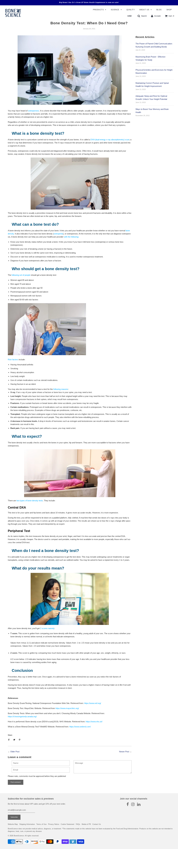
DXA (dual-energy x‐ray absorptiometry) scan (110, 139)
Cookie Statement (67, 824)
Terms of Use (41, 824)
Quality (130, 10)
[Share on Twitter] (14, 739)
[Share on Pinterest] (19, 739)
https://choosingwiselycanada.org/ (22, 716)
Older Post (14, 751)
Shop (169, 10)
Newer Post (124, 751)
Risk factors (13, 359)
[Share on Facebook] (9, 739)
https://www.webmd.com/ (80, 727)
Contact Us (96, 824)
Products (98, 10)
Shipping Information (27, 824)
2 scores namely (47, 628)
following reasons (60, 389)
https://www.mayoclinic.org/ (67, 708)
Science (115, 10)
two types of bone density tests (30, 500)
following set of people (21, 275)
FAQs (78, 824)
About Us (144, 10)
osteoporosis (33, 111)
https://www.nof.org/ (92, 703)
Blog (159, 10)
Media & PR (86, 824)
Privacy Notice (53, 824)
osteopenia (58, 234)
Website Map (13, 824)
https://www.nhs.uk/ (94, 721)
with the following (71, 237)
